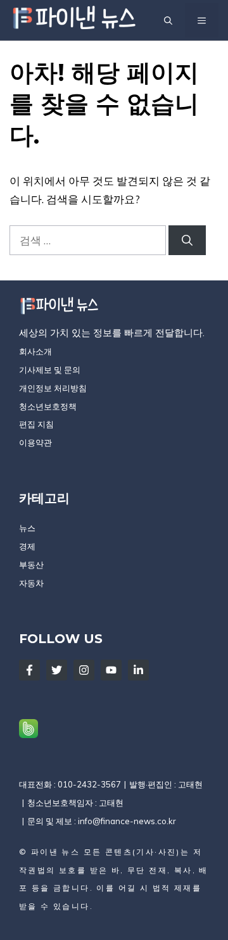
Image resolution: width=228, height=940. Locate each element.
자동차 (31, 583)
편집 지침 (36, 424)
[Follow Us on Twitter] (56, 670)
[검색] (187, 240)
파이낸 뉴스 (55, 851)
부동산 (31, 565)
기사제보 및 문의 (49, 370)
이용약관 (35, 442)
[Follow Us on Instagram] (83, 670)
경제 (27, 546)
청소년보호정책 (48, 406)
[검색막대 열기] (168, 20)
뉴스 (27, 528)
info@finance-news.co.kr (127, 821)
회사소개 (35, 351)
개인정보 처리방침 (53, 388)
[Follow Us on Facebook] (29, 670)
